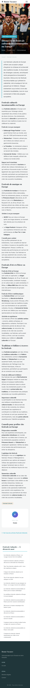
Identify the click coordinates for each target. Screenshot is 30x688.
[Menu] (26, 1)
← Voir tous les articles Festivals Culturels (14, 533)
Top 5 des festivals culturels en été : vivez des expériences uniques (14, 567)
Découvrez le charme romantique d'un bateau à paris (14, 606)
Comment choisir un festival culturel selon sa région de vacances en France (15, 623)
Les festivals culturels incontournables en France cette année (14, 628)
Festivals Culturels (9, 36)
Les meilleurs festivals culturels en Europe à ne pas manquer (15, 595)
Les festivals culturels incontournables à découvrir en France (14, 612)
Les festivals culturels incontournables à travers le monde (14, 617)
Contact (4, 677)
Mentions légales (6, 674)
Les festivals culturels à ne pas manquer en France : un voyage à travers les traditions (15, 584)
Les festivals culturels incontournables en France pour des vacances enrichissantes (14, 600)
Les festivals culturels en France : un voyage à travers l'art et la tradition (13, 556)
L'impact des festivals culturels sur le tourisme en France (13, 572)
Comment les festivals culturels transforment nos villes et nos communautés (12, 635)
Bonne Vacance (9, 2)
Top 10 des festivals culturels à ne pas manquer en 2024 (13, 578)
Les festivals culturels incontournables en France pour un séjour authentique (14, 589)
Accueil (3, 57)
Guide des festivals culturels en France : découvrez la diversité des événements (14, 561)
